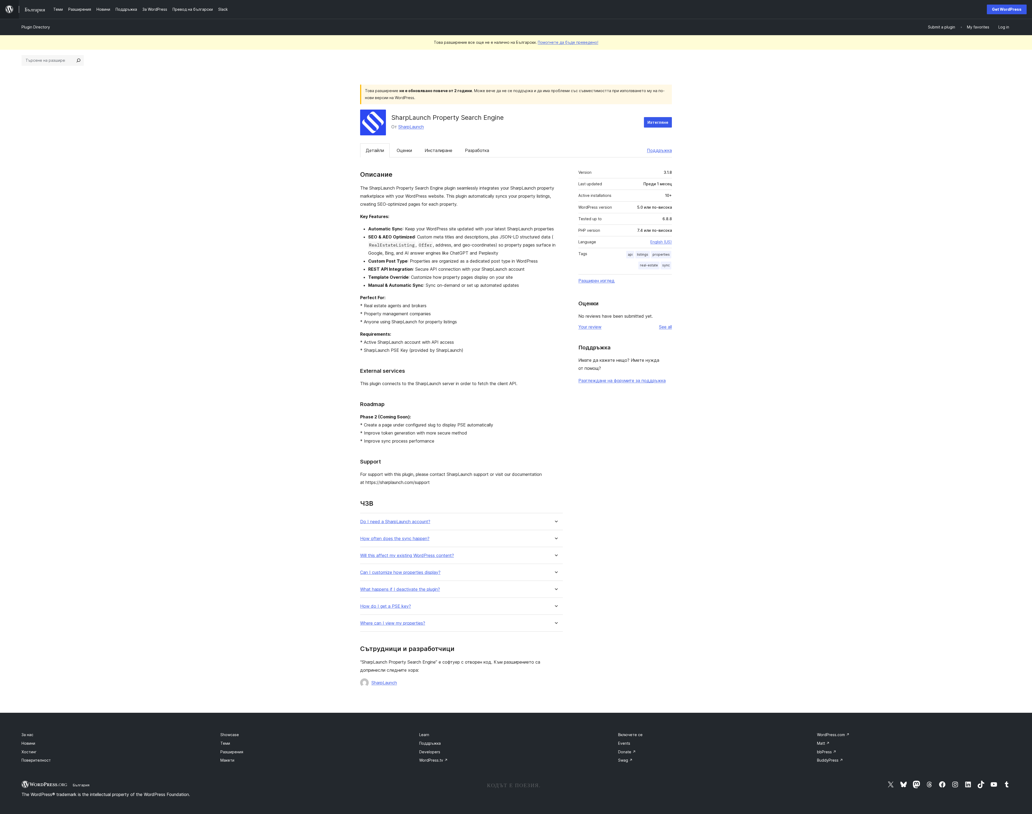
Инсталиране (438, 150)
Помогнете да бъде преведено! (568, 42)
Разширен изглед (596, 280)
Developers (429, 752)
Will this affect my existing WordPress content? (407, 555)
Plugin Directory (36, 27)
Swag (625, 760)
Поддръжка (659, 150)
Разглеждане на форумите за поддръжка (622, 380)
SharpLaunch (411, 126)
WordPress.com (833, 734)
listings (642, 254)
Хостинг (29, 752)
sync (666, 265)
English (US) (661, 242)
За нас (27, 734)
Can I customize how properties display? (400, 572)
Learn (424, 734)
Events (624, 743)
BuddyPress (830, 760)
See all (665, 327)
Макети (227, 760)
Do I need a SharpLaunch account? (395, 521)
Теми (225, 743)
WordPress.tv (433, 760)
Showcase (229, 734)
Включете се (630, 734)
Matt (823, 743)
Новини (28, 743)
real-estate (649, 265)
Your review (589, 327)
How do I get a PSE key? (385, 606)
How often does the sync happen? (394, 538)
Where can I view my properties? (392, 623)
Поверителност (36, 760)
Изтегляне (657, 122)
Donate (627, 752)
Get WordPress (1007, 9)
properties (661, 254)
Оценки (404, 150)
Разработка (477, 150)
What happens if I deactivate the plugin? (400, 589)
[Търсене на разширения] (78, 60)
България (81, 785)
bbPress (826, 752)
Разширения (231, 752)
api (630, 254)
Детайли (375, 150)
